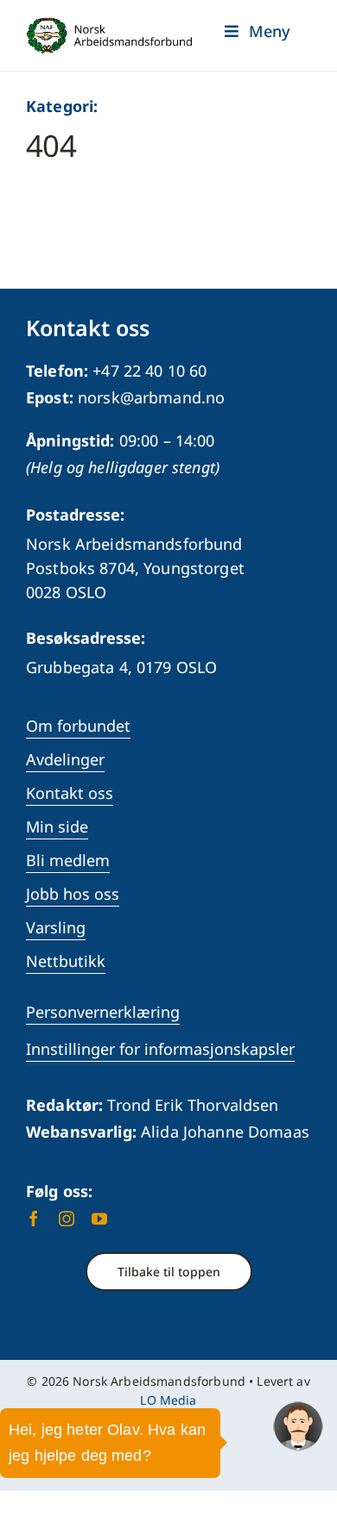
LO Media (168, 1400)
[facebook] (33, 1218)
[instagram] (66, 1218)
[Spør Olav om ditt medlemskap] (298, 1426)
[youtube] (99, 1218)
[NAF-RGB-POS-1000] (109, 25)
